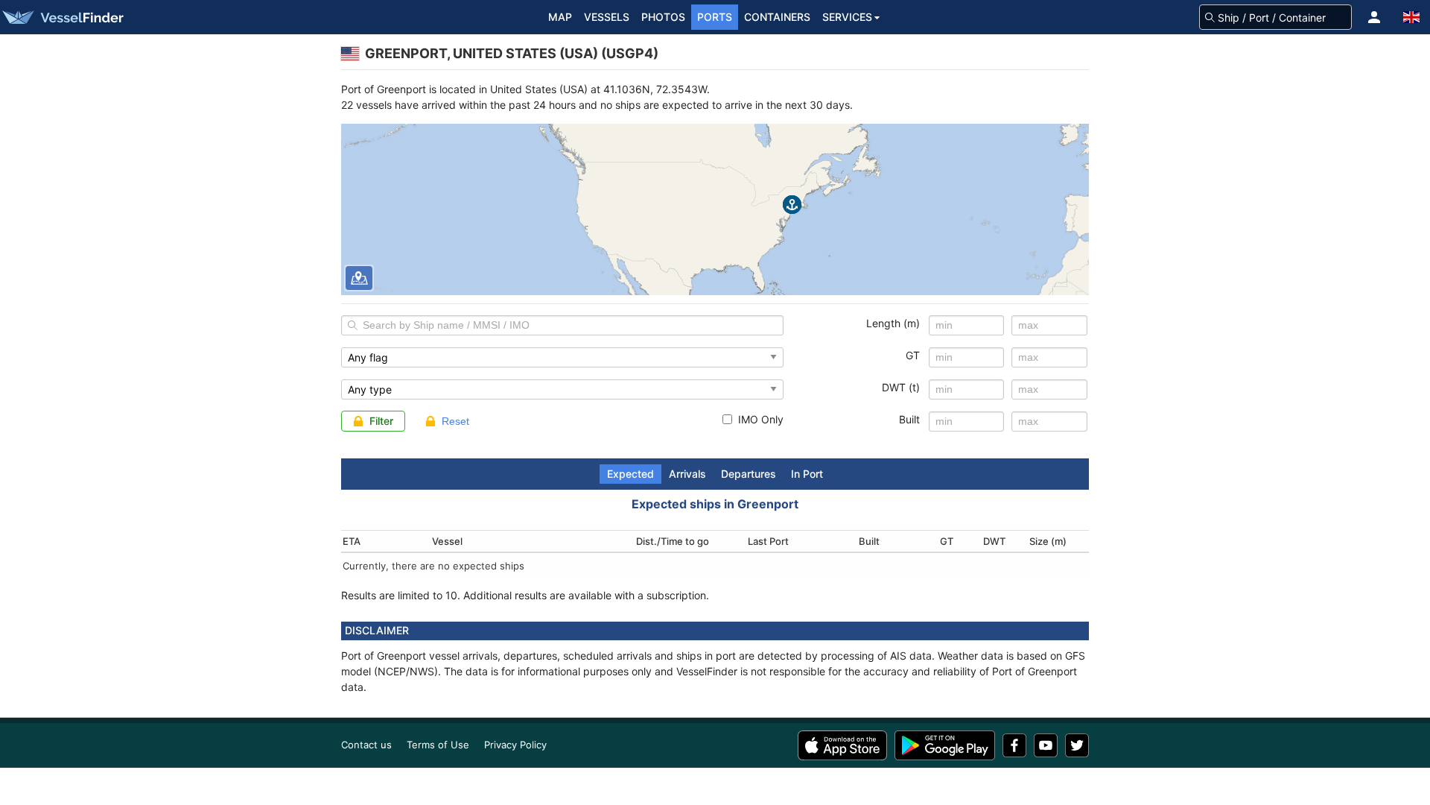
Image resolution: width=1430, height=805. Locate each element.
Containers (777, 16)
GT (913, 355)
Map (560, 16)
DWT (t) (901, 387)
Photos (663, 16)
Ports (714, 16)
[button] (1374, 17)
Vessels (606, 16)
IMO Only (761, 419)
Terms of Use (438, 745)
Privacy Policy (515, 745)
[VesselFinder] (62, 17)
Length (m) (893, 323)
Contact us (366, 745)
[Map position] (359, 278)
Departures (748, 473)
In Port (807, 473)
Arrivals (687, 473)
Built (909, 419)
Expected (630, 473)
